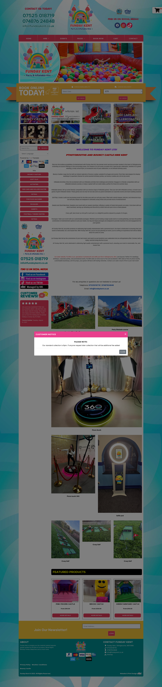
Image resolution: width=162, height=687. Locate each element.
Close (122, 352)
